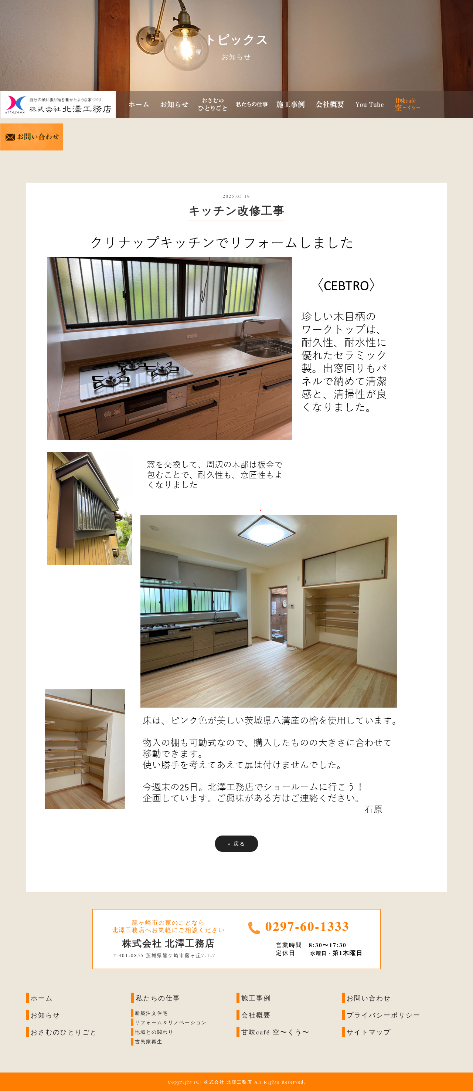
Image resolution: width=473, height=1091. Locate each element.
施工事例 (256, 997)
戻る (236, 843)
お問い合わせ (369, 997)
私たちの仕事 (158, 997)
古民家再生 (149, 1042)
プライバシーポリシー (384, 1014)
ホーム (42, 997)
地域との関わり (154, 1032)
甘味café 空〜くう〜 (275, 1031)
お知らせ (45, 1014)
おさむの (45, 1031)
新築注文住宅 (151, 1013)
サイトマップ (369, 1031)
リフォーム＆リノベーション (171, 1022)
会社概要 (256, 1014)
